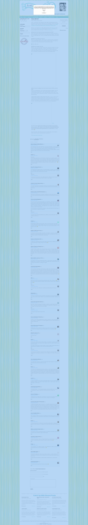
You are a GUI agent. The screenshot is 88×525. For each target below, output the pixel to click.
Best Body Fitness (48, 8)
